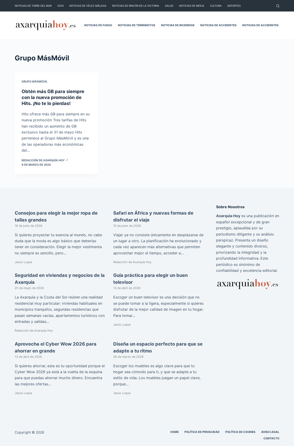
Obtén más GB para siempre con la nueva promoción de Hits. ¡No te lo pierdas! (53, 97)
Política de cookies (240, 432)
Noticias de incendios (178, 25)
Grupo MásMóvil (35, 81)
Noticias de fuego (98, 25)
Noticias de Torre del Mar (33, 5)
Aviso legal (270, 432)
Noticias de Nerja (191, 5)
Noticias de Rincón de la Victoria (135, 5)
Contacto (271, 438)
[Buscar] (277, 5)
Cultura (216, 5)
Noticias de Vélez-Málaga (87, 5)
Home (174, 432)
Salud (169, 5)
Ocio (60, 5)
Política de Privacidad (202, 432)
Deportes (234, 5)
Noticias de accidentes (218, 25)
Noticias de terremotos (136, 25)
